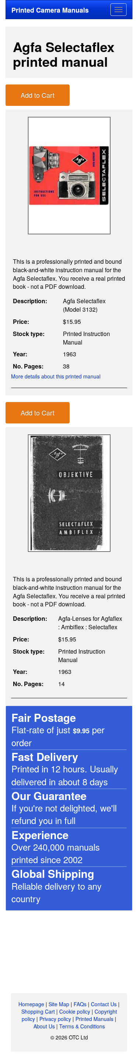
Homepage (31, 1004)
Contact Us (104, 1004)
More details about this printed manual (55, 376)
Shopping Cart (38, 1011)
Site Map (59, 1004)
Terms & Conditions (82, 1026)
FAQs (80, 1004)
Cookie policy (74, 1011)
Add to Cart (37, 95)
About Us (44, 1026)
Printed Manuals (94, 1018)
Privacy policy (55, 1018)
